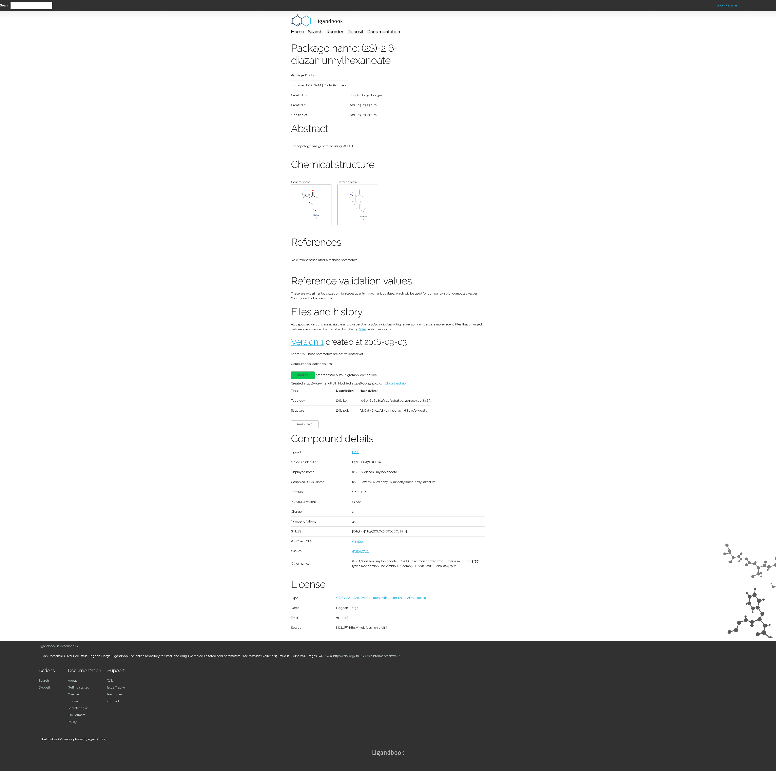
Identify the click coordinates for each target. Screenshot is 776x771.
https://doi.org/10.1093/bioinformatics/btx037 (366, 656)
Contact (113, 701)
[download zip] (396, 383)
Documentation (383, 31)
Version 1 (307, 342)
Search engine (78, 708)
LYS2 (355, 452)
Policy (72, 722)
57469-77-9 (360, 551)
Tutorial (73, 701)
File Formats (76, 715)
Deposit (355, 31)
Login (721, 5)
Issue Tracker (116, 687)
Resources (114, 694)
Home (297, 31)
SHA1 (362, 329)
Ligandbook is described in (58, 646)
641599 (357, 541)
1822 (312, 75)
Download (304, 424)
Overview (74, 694)
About (72, 680)
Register (731, 5)
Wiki (110, 680)
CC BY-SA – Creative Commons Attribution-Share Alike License (381, 598)
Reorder (334, 31)
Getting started (78, 687)
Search (5, 5)
